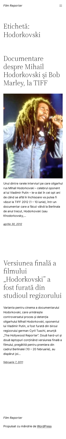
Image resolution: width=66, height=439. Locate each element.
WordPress (44, 426)
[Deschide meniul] (61, 6)
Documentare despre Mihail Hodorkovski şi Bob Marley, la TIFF (31, 70)
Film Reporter (12, 5)
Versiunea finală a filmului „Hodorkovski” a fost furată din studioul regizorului (32, 279)
